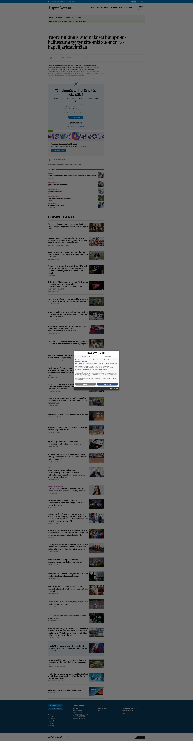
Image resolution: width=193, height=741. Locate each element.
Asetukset (85, 384)
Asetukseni (108, 356)
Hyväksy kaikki (108, 384)
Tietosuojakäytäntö (113, 388)
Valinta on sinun (85, 356)
